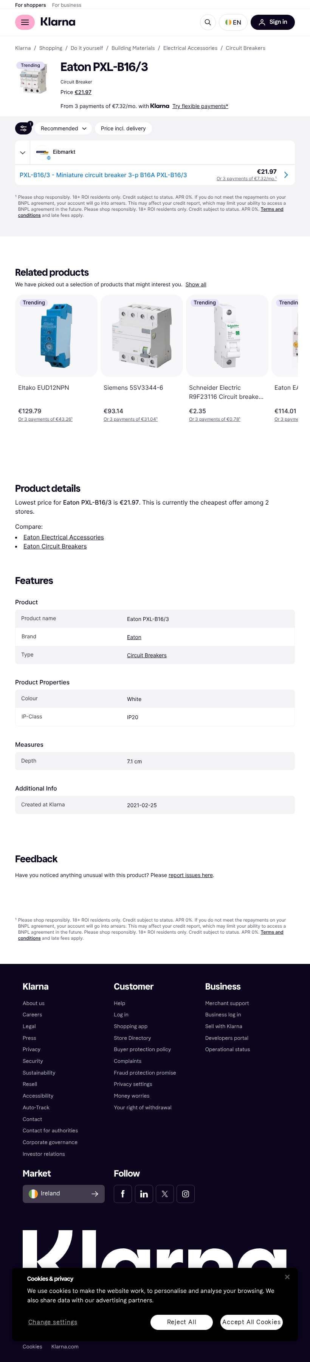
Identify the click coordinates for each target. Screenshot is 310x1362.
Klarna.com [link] (65, 1346)
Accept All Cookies (251, 1321)
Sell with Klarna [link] (223, 1026)
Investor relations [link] (44, 1154)
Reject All (182, 1321)
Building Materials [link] (133, 48)
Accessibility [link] (38, 1096)
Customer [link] (133, 986)
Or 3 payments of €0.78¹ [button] (214, 419)
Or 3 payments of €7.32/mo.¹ (247, 178)
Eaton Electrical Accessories (63, 537)
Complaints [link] (127, 1061)
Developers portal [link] (226, 1038)
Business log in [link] (223, 1014)
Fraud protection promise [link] (145, 1073)
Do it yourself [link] (87, 48)
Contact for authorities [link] (50, 1130)
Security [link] (33, 1061)
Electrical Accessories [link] (190, 48)
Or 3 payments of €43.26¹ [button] (45, 419)
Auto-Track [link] (36, 1107)
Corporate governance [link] (50, 1142)
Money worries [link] (131, 1096)
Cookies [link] (32, 1346)
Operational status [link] (227, 1049)
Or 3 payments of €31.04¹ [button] (131, 419)
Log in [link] (121, 1014)
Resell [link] (30, 1084)
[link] (123, 1194)
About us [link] (34, 1003)
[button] (233, 22)
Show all (196, 284)
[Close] (287, 1277)
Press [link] (29, 1038)
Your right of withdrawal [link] (142, 1107)
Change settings (53, 1322)
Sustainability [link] (39, 1073)
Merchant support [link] (227, 1003)
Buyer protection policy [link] (142, 1049)
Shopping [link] (50, 48)
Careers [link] (32, 1014)
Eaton (134, 637)
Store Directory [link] (132, 1038)
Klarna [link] (23, 48)
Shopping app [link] (130, 1026)
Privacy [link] (31, 1049)
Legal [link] (29, 1026)
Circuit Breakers (147, 655)
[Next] (284, 358)
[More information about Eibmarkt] (22, 152)
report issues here (191, 875)
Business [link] (223, 986)
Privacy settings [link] (133, 1084)
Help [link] (119, 1003)
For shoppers (30, 5)
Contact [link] (32, 1119)
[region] (155, 1304)
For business (67, 5)
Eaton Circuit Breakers (55, 546)
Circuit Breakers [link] (245, 48)
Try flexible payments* (200, 106)
